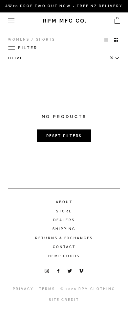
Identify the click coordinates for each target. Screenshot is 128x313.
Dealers (64, 220)
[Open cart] (117, 20)
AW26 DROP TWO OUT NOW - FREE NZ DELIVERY (64, 6)
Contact (64, 247)
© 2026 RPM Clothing (87, 289)
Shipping (64, 229)
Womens (19, 39)
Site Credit (64, 300)
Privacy (23, 289)
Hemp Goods (64, 256)
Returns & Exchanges (64, 238)
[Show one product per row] (106, 39)
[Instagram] (47, 270)
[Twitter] (70, 270)
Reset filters (64, 136)
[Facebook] (58, 270)
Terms (47, 289)
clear (113, 59)
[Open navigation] (11, 20)
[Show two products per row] (116, 39)
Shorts (45, 39)
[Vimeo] (81, 270)
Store (64, 211)
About (64, 202)
